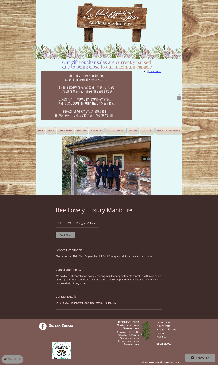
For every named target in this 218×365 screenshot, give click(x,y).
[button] (116, 130)
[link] (65, 235)
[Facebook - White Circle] (43, 326)
